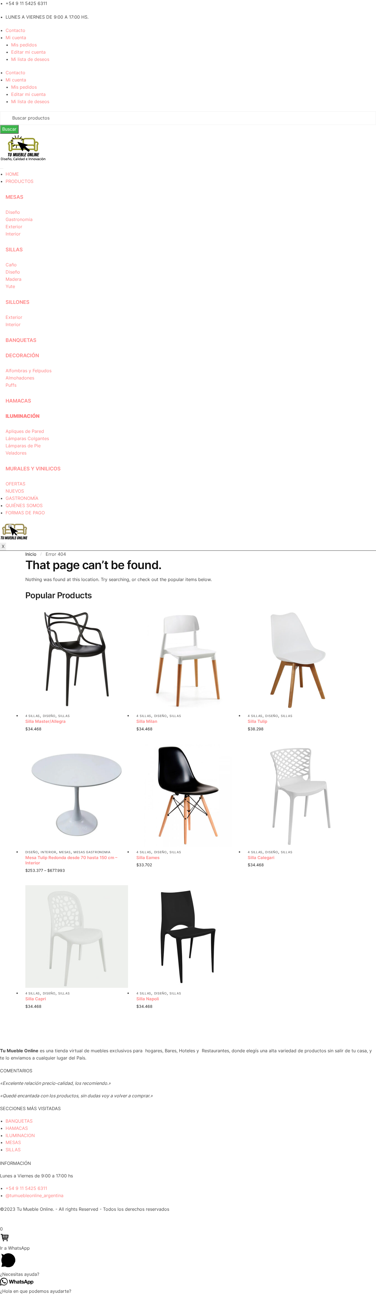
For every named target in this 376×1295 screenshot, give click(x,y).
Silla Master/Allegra (45, 721)
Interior (48, 852)
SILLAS (14, 249)
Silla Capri (35, 998)
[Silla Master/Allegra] (76, 658)
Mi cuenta (16, 37)
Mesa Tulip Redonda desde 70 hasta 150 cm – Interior (71, 860)
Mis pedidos (24, 45)
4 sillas (32, 716)
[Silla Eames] (187, 795)
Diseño (49, 716)
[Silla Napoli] (187, 936)
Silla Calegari (261, 857)
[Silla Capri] (76, 936)
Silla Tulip (257, 721)
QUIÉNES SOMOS (24, 505)
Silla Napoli (147, 998)
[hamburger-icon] (1, 168)
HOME (12, 174)
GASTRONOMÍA (22, 498)
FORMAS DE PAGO (25, 512)
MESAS (14, 197)
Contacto (15, 30)
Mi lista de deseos (30, 59)
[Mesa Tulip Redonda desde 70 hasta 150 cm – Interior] (76, 795)
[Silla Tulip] (299, 658)
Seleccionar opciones (76, 738)
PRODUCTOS (19, 181)
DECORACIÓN (22, 355)
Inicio (30, 554)
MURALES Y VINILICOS (33, 469)
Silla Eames (147, 857)
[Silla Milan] (187, 658)
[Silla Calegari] (299, 795)
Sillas (64, 716)
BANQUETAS (21, 340)
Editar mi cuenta (28, 52)
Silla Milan (146, 721)
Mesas (65, 852)
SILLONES (18, 302)
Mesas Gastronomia (91, 852)
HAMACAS (18, 401)
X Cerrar (9, 1221)
